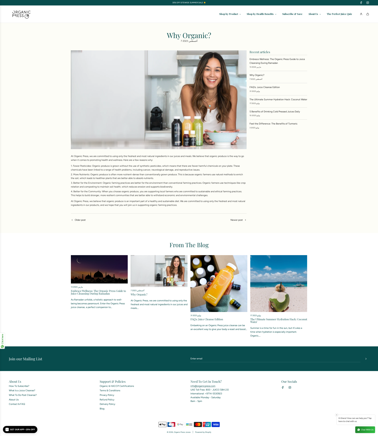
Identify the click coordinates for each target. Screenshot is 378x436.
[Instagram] (367, 2)
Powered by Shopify (203, 432)
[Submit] (366, 359)
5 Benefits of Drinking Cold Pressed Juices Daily (275, 111)
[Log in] (361, 14)
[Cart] (367, 14)
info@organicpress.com (202, 386)
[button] (20, 429)
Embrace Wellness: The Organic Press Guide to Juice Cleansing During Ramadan (98, 292)
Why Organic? (257, 75)
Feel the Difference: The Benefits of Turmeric (274, 123)
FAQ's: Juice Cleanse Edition (265, 87)
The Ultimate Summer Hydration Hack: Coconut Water (278, 99)
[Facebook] (361, 2)
